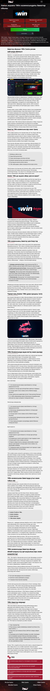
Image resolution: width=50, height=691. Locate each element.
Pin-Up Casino (9, 682)
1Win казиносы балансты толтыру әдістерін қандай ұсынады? (22, 672)
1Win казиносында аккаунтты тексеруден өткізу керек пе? (22, 661)
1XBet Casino (41, 682)
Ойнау (25, 29)
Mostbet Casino (13, 685)
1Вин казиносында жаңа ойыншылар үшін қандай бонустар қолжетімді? (21, 667)
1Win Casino (25, 682)
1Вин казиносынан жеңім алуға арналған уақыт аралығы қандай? (23, 677)
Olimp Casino (37, 685)
